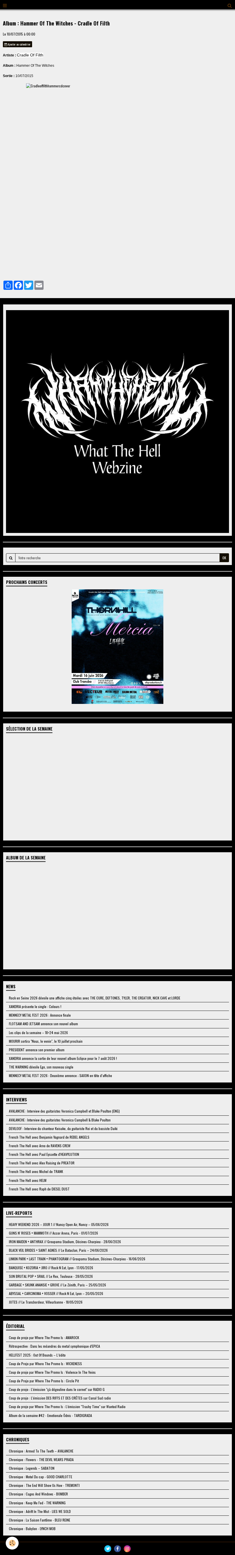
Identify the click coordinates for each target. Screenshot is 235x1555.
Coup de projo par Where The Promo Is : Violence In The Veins (52, 1372)
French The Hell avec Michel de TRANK (36, 1171)
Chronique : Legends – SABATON (31, 1468)
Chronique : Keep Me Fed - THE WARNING (37, 1502)
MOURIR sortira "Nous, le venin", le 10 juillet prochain (46, 1041)
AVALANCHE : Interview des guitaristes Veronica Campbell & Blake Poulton (60, 1119)
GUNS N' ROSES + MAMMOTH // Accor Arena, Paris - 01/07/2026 (53, 1233)
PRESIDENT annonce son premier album (36, 1049)
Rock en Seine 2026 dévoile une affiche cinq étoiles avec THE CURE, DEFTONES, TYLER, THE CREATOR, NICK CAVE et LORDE (94, 997)
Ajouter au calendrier (19, 44)
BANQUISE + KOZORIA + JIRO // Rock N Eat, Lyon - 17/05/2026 (51, 1267)
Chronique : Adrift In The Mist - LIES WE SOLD (40, 1511)
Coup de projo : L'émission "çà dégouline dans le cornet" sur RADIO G (57, 1389)
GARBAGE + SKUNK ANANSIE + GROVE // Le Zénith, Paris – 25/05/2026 (57, 1284)
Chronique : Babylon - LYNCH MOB (32, 1528)
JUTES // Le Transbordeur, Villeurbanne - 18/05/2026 (46, 1302)
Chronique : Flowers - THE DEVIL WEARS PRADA (41, 1459)
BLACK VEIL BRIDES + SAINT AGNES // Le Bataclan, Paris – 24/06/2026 (58, 1250)
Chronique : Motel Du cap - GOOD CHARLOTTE (40, 1476)
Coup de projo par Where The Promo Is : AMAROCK (44, 1337)
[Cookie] (12, 1543)
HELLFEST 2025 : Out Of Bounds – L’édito (37, 1355)
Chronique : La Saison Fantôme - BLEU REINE (39, 1519)
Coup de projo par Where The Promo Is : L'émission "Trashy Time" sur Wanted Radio (67, 1406)
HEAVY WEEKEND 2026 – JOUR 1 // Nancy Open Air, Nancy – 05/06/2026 (59, 1224)
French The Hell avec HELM (27, 1180)
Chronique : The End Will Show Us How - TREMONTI (44, 1485)
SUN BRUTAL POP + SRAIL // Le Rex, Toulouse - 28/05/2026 (51, 1276)
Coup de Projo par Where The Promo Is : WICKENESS (45, 1363)
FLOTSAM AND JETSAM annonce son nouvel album (43, 1023)
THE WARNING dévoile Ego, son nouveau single (41, 1066)
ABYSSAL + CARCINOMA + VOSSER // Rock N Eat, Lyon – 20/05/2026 (56, 1293)
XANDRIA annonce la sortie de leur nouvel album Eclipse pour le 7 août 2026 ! (63, 1058)
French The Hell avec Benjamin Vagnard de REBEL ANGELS (49, 1137)
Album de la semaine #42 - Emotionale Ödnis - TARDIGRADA (50, 1415)
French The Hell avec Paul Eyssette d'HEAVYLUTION (44, 1154)
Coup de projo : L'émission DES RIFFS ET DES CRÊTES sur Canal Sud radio (60, 1397)
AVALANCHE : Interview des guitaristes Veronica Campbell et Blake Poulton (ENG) (64, 1111)
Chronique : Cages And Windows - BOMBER (38, 1493)
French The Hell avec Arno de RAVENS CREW (39, 1145)
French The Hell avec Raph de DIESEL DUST (39, 1188)
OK (224, 557)
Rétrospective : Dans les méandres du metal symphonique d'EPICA (54, 1346)
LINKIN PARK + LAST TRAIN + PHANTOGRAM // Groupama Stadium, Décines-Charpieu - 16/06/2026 (77, 1258)
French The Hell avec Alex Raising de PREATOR (42, 1162)
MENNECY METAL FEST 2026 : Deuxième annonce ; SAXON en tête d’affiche (60, 1075)
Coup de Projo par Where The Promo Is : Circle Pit (44, 1380)
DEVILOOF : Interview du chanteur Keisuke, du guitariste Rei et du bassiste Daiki (63, 1128)
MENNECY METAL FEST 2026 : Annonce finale (40, 1015)
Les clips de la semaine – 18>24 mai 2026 (38, 1032)
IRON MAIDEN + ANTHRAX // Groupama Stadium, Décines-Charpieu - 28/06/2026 (65, 1241)
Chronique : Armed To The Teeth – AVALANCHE (41, 1450)
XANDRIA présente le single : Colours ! (35, 1006)
